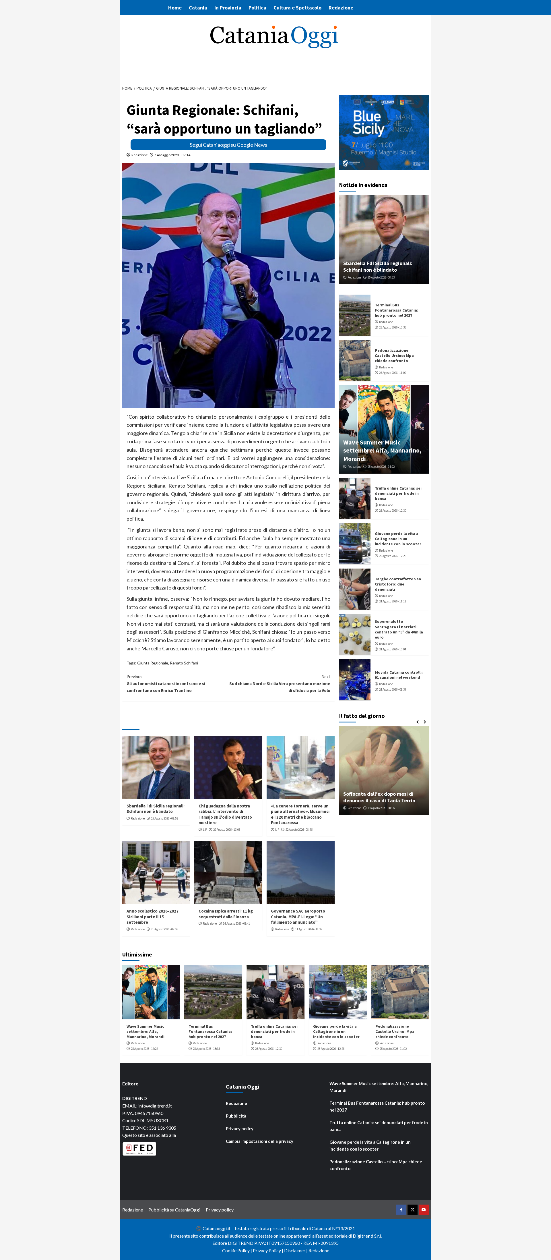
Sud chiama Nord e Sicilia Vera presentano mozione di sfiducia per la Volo (279, 683)
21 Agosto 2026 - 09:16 (164, 929)
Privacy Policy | (268, 1250)
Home (175, 7)
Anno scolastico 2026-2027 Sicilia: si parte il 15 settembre (153, 916)
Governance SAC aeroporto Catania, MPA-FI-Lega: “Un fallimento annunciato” (298, 916)
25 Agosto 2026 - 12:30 (392, 510)
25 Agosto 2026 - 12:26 (392, 556)
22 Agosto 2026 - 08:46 (299, 830)
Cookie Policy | (237, 1250)
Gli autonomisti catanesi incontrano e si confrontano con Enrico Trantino (166, 683)
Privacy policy (239, 1128)
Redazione (341, 7)
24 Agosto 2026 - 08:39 (392, 689)
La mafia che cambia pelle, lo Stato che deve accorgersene (385, 797)
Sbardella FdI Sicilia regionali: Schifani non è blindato (156, 808)
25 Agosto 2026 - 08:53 (164, 818)
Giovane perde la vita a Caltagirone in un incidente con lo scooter (398, 538)
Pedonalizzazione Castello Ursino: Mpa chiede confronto (394, 355)
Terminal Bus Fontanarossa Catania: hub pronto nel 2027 (396, 310)
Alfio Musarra (357, 808)
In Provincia (227, 7)
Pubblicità (236, 1115)
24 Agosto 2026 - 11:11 (392, 601)
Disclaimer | (296, 1250)
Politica (257, 7)
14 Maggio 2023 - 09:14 (172, 155)
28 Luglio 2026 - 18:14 (386, 808)
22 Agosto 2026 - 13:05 (226, 830)
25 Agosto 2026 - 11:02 (392, 372)
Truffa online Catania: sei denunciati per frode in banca (398, 493)
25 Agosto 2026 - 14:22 (381, 467)
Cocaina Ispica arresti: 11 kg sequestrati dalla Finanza (226, 913)
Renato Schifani (184, 662)
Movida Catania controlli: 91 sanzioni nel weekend (399, 674)
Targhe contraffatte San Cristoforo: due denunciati (398, 584)
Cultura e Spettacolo (297, 7)
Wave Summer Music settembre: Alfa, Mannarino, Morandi (382, 450)
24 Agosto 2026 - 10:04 (392, 649)
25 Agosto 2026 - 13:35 (392, 327)
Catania (198, 7)
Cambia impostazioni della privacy (259, 1141)
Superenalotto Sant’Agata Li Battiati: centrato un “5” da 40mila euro (399, 629)
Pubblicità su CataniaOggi (174, 1209)
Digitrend (363, 1235)
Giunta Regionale (152, 662)
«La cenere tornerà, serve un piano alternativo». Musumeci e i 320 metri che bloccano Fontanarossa (300, 814)
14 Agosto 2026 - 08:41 (236, 923)
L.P (205, 830)
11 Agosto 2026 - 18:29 (308, 929)
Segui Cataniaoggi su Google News (228, 145)
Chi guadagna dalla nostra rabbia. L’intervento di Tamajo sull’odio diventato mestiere (225, 814)
